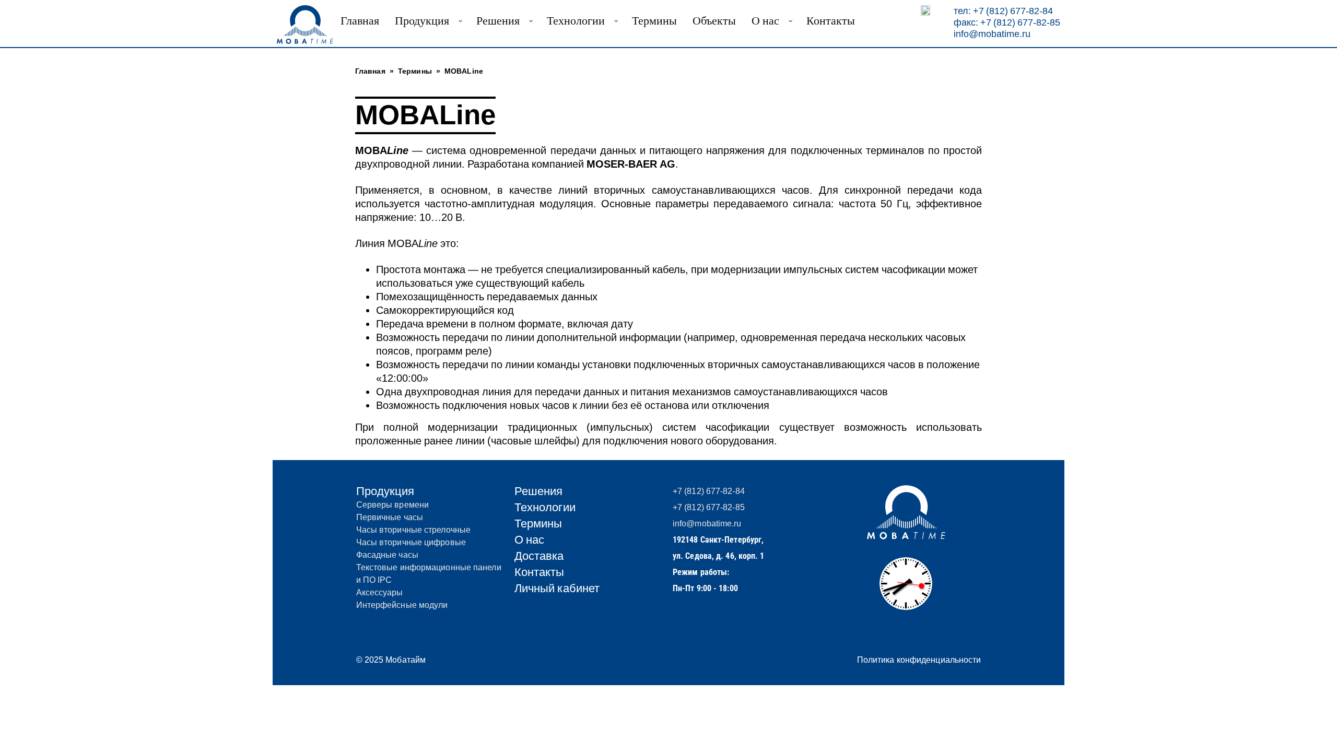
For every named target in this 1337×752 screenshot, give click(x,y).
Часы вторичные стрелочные (413, 530)
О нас (529, 539)
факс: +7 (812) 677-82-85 (1007, 22)
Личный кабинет (557, 588)
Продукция (385, 491)
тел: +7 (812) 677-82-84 (1003, 10)
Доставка (539, 555)
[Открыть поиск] (925, 10)
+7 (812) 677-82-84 (709, 491)
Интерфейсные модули (402, 605)
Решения (538, 491)
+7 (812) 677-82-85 (709, 507)
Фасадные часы (387, 555)
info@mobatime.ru (992, 33)
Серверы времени (392, 505)
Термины (538, 523)
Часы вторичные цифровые (411, 542)
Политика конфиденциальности (919, 660)
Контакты (539, 572)
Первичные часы (389, 517)
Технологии (545, 507)
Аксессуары (379, 592)
